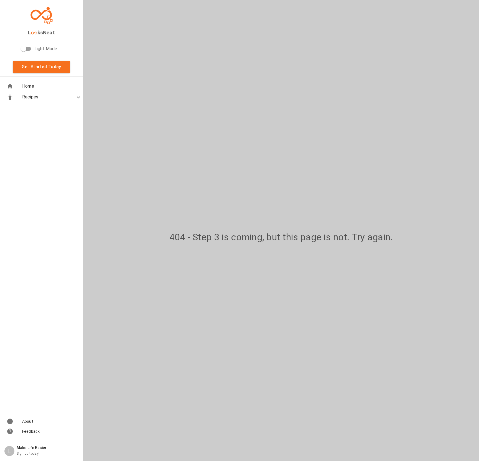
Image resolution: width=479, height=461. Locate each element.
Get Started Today (41, 66)
